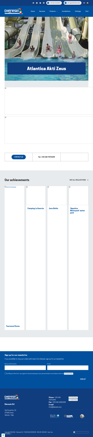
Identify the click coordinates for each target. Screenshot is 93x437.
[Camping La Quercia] (36, 187)
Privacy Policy (69, 373)
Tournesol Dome (13, 326)
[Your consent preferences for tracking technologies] (3, 435)
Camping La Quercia (35, 208)
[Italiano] (87, 2)
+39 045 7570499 (55, 3)
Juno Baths (53, 208)
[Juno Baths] (57, 187)
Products (53, 11)
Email (48, 364)
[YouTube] (37, 3)
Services (42, 11)
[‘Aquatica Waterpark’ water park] (78, 187)
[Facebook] (33, 3)
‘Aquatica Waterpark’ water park (77, 210)
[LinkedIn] (43, 3)
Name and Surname (10, 364)
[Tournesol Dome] (14, 187)
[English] (84, 2)
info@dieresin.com (73, 3)
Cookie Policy (73, 399)
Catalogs (78, 11)
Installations (66, 11)
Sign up (83, 379)
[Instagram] (40, 3)
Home (33, 11)
